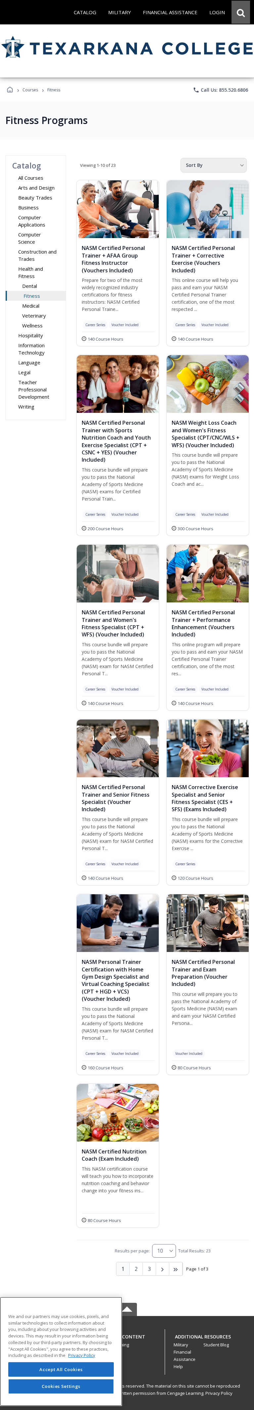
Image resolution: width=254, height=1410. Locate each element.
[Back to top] (127, 1340)
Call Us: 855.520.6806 (220, 90)
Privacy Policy (219, 1393)
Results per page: (132, 1251)
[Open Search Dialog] (241, 12)
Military (181, 1345)
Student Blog (216, 1345)
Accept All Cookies (60, 1369)
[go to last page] (176, 1268)
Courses (30, 90)
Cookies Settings (61, 1386)
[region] (61, 1351)
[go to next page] (162, 1268)
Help (178, 1366)
